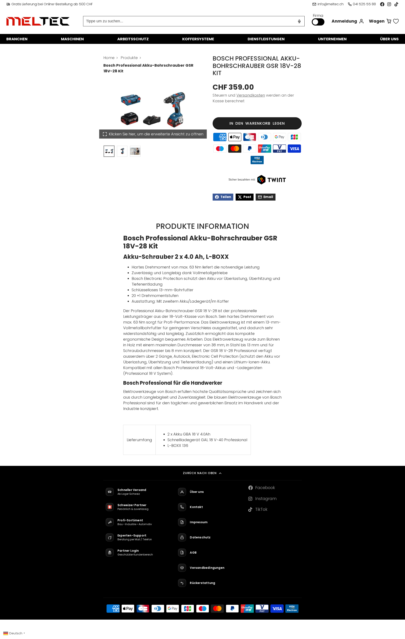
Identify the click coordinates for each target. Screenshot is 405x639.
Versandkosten (250, 95)
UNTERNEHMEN (332, 39)
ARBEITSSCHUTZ (133, 39)
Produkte (129, 57)
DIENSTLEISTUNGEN (266, 39)
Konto (348, 21)
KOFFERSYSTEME (198, 39)
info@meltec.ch (330, 4)
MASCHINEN (72, 39)
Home (109, 57)
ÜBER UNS (389, 39)
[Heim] (38, 21)
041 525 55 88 (364, 4)
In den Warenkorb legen (257, 123)
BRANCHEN (16, 39)
